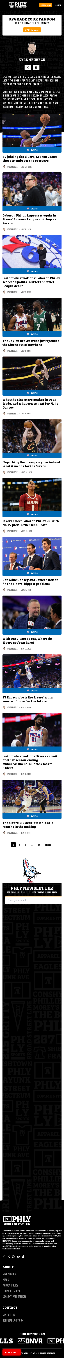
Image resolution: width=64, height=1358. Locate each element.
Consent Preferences (14, 1296)
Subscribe (46, 5)
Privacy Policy (10, 1285)
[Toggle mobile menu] (4, 5)
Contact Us (8, 1314)
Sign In (58, 5)
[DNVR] (18, 1340)
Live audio (11, 1352)
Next (48, 844)
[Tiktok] (23, 1256)
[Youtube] (18, 1256)
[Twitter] (8, 1256)
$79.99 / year (32, 29)
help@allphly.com (12, 1320)
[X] (28, 67)
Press (5, 1279)
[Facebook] (4, 1256)
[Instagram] (36, 67)
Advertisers (9, 1274)
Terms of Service (12, 1291)
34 (39, 844)
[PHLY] (48, 1340)
